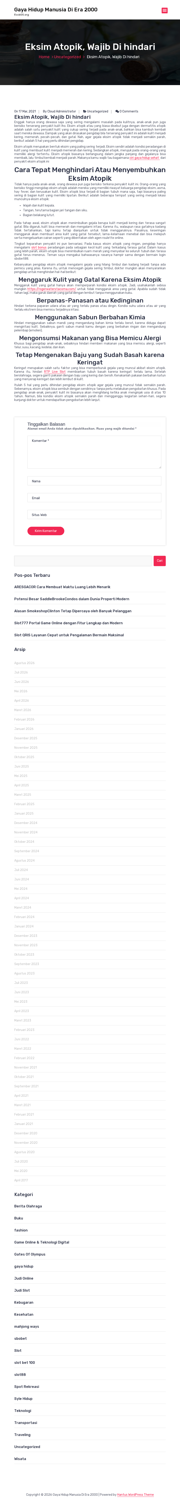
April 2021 (21, 1096)
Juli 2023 (21, 983)
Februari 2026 (24, 719)
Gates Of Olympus (29, 1254)
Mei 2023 (20, 1002)
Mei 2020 (20, 1171)
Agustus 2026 (24, 663)
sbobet (20, 1338)
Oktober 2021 (24, 1077)
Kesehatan (23, 1314)
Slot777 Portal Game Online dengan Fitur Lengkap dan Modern (68, 623)
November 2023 (26, 945)
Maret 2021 (22, 1105)
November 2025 (26, 748)
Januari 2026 (24, 729)
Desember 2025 (25, 738)
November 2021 (25, 1067)
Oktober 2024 (24, 842)
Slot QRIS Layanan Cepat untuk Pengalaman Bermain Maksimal (69, 635)
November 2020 (26, 1143)
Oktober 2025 (24, 757)
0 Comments (128, 111)
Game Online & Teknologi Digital (41, 1242)
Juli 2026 (21, 672)
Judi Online (23, 1278)
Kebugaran (23, 1302)
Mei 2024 (20, 889)
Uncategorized (67, 56)
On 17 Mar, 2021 (25, 111)
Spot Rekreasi (26, 1387)
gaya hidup (23, 1266)
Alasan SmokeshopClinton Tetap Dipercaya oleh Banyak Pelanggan (72, 611)
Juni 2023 (21, 992)
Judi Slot (22, 1290)
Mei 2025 (20, 776)
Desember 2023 (25, 936)
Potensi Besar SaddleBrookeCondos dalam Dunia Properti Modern (71, 599)
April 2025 (21, 785)
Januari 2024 (24, 926)
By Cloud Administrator (59, 111)
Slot (18, 1351)
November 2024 (26, 832)
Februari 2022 (24, 1058)
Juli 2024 (21, 870)
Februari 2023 (24, 1030)
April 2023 (21, 1011)
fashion (21, 1230)
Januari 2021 (23, 1124)
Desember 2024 (25, 823)
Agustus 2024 (24, 860)
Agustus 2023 (24, 973)
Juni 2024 (21, 879)
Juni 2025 (21, 766)
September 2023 (26, 964)
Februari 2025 (24, 804)
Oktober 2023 (24, 955)
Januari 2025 (24, 813)
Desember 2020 (25, 1133)
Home (44, 56)
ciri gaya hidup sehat (145, 158)
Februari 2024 (24, 917)
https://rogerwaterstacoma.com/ (51, 289)
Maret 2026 (22, 710)
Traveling (22, 1435)
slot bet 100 (24, 1363)
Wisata (20, 1459)
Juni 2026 (21, 682)
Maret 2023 (22, 1020)
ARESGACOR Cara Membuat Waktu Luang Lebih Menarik (62, 587)
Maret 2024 (22, 908)
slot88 (20, 1375)
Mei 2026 (20, 691)
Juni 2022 (21, 1039)
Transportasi (25, 1423)
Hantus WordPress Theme (135, 1495)
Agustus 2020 (24, 1152)
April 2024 (21, 898)
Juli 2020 (21, 1161)
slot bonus (39, 247)
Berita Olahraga (28, 1206)
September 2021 (26, 1086)
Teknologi (22, 1411)
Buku (18, 1218)
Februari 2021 (24, 1114)
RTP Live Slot (55, 372)
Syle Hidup (23, 1399)
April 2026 (21, 701)
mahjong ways (26, 1326)
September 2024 (26, 851)
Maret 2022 (22, 1049)
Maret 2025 (22, 795)
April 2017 (21, 1180)
